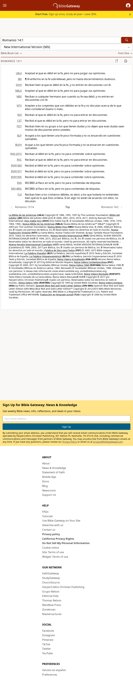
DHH (19, 85)
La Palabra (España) (35, 253)
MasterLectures (51, 614)
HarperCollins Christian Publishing (63, 587)
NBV (19, 96)
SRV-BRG (16, 188)
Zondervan (48, 609)
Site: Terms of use (53, 552)
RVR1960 (16, 165)
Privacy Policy (69, 441)
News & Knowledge (54, 468)
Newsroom (49, 490)
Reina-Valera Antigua (110, 282)
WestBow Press (51, 605)
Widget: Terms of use (55, 556)
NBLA (18, 90)
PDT (19, 126)
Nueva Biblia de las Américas (38, 223)
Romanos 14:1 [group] (11, 61)
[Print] (125, 60)
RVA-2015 (16, 154)
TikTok (46, 644)
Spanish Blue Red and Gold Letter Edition (59, 285)
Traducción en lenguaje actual (56, 294)
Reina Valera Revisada (96, 274)
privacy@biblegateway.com (108, 441)
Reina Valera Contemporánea (90, 262)
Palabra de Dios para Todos (59, 250)
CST (19, 120)
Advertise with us (52, 525)
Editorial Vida (50, 596)
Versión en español (54, 670)
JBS (20, 79)
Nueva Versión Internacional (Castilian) (30, 244)
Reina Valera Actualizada (71, 259)
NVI (19, 115)
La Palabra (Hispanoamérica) (45, 256)
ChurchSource (51, 582)
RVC (19, 159)
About (46, 463)
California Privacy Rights (58, 538)
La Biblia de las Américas (22, 215)
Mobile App (49, 477)
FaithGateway (50, 573)
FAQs (45, 511)
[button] (128, 5)
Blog (45, 486)
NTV (19, 105)
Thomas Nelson (51, 600)
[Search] (126, 40)
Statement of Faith (53, 472)
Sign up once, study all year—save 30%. (66, 14)
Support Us (49, 495)
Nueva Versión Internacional (66, 235)
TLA (19, 194)
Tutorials (47, 516)
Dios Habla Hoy (33, 220)
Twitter (46, 648)
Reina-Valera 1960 (79, 265)
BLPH (18, 145)
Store (45, 481)
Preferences (49, 674)
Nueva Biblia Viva (57, 226)
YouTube (47, 653)
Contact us (48, 529)
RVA (19, 183)
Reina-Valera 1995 (28, 282)
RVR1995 (16, 177)
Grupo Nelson (50, 591)
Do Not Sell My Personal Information (66, 543)
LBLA (19, 73)
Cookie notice (50, 547)
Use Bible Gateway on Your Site (61, 520)
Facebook (48, 630)
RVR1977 (16, 171)
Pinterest (47, 640)
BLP (19, 135)
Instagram (48, 635)
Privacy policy (51, 534)
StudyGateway (51, 578)
